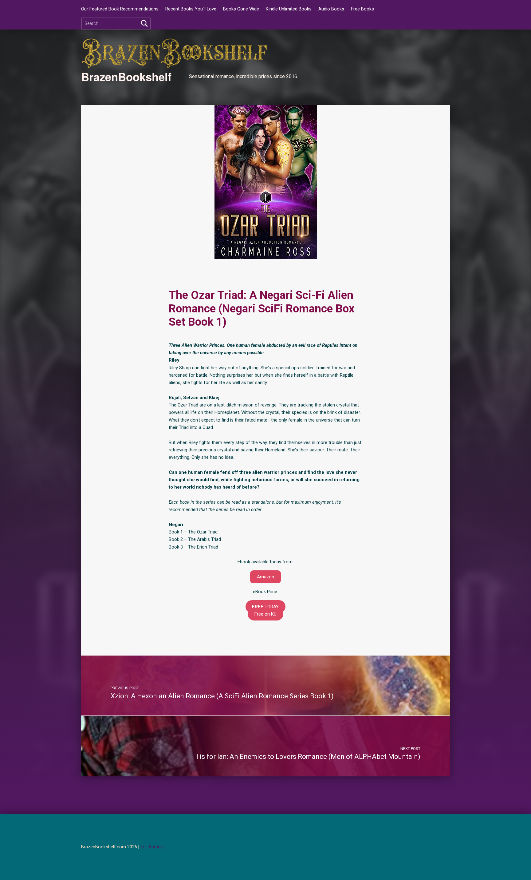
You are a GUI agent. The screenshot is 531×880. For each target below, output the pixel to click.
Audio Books (331, 9)
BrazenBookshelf (126, 77)
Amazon (265, 577)
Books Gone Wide (241, 9)
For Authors (152, 847)
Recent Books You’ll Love (190, 9)
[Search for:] (116, 24)
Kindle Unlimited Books (289, 9)
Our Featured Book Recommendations (120, 9)
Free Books (362, 9)
